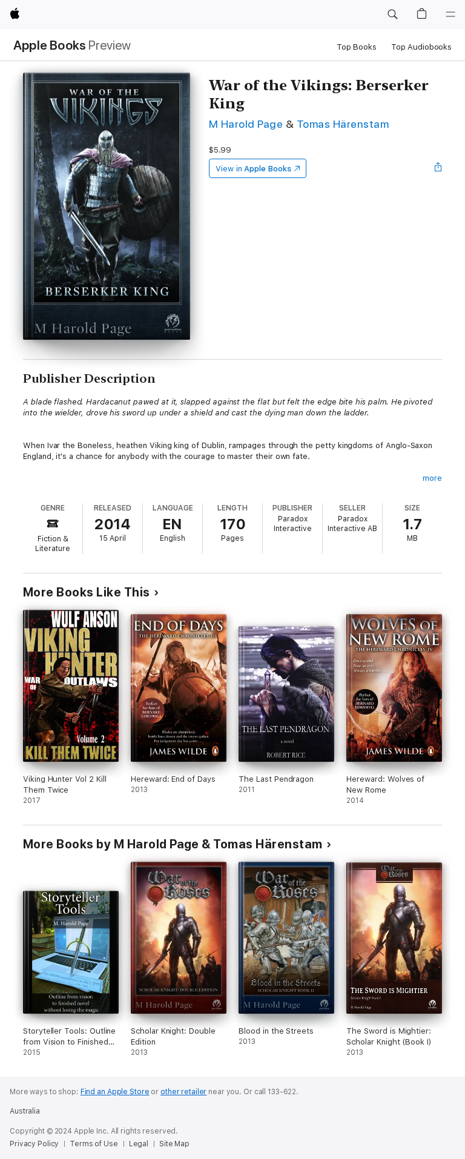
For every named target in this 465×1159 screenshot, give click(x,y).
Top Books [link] (357, 46)
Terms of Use (94, 1144)
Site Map (174, 1144)
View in (253, 168)
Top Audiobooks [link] (421, 46)
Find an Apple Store (115, 1092)
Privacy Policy (34, 1144)
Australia (25, 1111)
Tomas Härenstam (343, 123)
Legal (138, 1144)
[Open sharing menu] (438, 168)
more (432, 478)
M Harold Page (246, 123)
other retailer (183, 1092)
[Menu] (450, 14)
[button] (392, 14)
